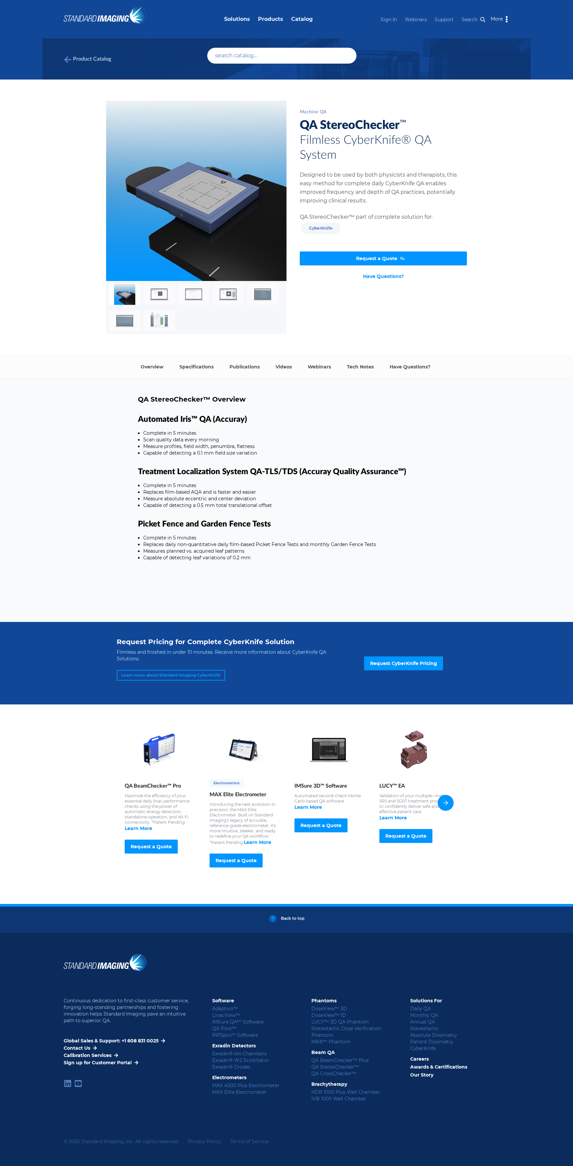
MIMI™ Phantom (330, 1042)
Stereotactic (424, 1028)
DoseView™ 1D (328, 1015)
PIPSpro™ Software (235, 1035)
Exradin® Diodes (231, 1067)
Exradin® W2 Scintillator (240, 1060)
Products (270, 19)
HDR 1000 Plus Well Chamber (345, 1092)
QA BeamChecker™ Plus (340, 1060)
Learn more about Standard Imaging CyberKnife (171, 675)
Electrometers (227, 783)
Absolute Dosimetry (433, 1035)
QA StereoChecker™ (335, 1067)
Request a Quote (151, 847)
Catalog (302, 19)
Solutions (237, 19)
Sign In (389, 20)
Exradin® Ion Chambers (239, 1054)
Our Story (421, 1075)
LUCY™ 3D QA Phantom (340, 1022)
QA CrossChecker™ (333, 1074)
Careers (419, 1059)
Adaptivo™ (225, 1009)
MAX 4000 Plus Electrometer (246, 1085)
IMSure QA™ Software (238, 1022)
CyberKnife (321, 228)
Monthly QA (424, 1015)
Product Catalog (92, 59)
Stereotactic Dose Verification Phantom (346, 1032)
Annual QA (422, 1022)
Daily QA (420, 1009)
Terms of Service (249, 1141)
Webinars (416, 20)
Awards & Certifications (438, 1067)
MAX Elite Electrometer (239, 1092)
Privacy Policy (204, 1141)
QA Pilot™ (224, 1028)
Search (470, 20)
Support (444, 20)
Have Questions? (383, 276)
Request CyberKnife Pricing (403, 663)
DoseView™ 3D (329, 1009)
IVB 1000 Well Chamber (338, 1099)
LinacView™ (226, 1015)
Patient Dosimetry (431, 1042)
